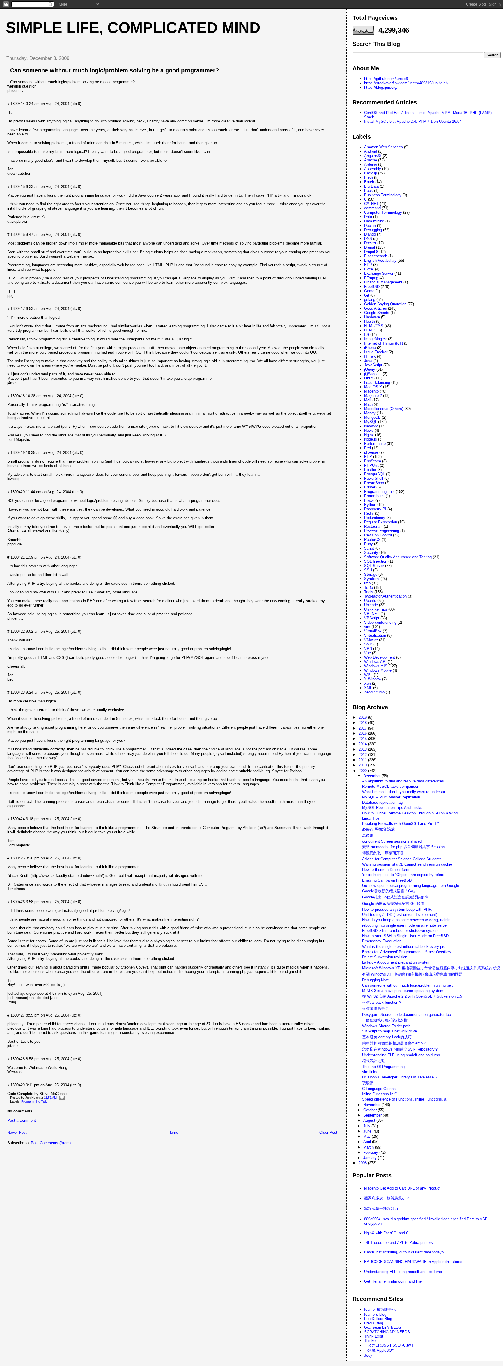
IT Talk (370, 356)
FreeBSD (372, 286)
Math (368, 404)
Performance (375, 443)
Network (371, 426)
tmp (367, 583)
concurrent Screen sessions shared (392, 841)
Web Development (379, 657)
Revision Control (378, 535)
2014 (363, 744)
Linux (368, 378)
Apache (370, 160)
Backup (370, 173)
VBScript (371, 618)
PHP (368, 456)
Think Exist (373, 1336)
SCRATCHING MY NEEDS (387, 1332)
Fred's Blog (373, 1323)
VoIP (368, 644)
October (370, 1110)
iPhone (370, 347)
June (368, 1131)
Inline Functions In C (379, 1094)
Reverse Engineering (381, 531)
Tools (368, 592)
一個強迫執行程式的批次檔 (385, 1020)
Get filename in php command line (393, 1281)
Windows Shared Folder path (386, 1026)
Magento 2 (373, 395)
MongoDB (372, 417)
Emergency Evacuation (381, 941)
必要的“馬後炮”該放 (378, 829)
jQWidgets (373, 374)
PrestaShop (374, 483)
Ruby (368, 544)
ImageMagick (375, 339)
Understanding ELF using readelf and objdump (401, 1055)
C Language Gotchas (380, 1089)
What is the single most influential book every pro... (405, 946)
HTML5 (370, 330)
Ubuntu (370, 600)
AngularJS (373, 156)
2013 (363, 749)
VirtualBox (373, 631)
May (367, 1136)
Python (370, 504)
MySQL (370, 422)
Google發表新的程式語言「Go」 (389, 891)
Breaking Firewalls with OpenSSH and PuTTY (400, 823)
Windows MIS (375, 666)
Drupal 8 (371, 251)
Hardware (372, 317)
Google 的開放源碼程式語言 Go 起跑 (393, 903)
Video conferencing (380, 622)
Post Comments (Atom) (51, 1143)
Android (370, 151)
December (372, 776)
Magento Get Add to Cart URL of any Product (402, 1188)
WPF (368, 675)
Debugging (373, 230)
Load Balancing (377, 382)
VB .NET (371, 613)
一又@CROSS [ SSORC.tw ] (388, 1345)
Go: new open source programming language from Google (410, 885)
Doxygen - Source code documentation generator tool (407, 1014)
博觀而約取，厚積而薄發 (383, 853)
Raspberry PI (375, 509)
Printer (369, 487)
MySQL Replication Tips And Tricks (392, 807)
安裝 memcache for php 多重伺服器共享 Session (403, 847)
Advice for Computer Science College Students (402, 859)
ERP (368, 265)
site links (369, 1072)
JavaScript (373, 365)
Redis (369, 513)
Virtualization (375, 635)
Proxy (369, 500)
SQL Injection (375, 561)
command (372, 208)
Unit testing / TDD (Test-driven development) (399, 914)
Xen (367, 683)
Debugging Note (375, 980)
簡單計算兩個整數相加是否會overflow (393, 1043)
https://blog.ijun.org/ (381, 87)
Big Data (371, 186)
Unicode (371, 605)
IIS (366, 334)
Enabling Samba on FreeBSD (387, 880)
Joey (368, 1355)
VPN (368, 648)
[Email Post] (61, 1097)
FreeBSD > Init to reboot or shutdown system (400, 930)
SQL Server (374, 565)
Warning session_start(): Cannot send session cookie (407, 864)
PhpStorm (372, 461)
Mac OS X (373, 387)
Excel (369, 269)
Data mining (374, 221)
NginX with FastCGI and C (386, 1233)
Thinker (370, 1340)
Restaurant (373, 526)
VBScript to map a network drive (389, 1031)
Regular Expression (380, 522)
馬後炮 (367, 835)
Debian (370, 225)
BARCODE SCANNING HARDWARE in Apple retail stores (413, 1262)
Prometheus (374, 496)
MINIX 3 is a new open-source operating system (402, 991)
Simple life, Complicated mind (133, 27)
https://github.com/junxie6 (386, 78)
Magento (371, 391)
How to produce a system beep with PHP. (397, 909)
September (373, 1115)
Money (370, 413)
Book (368, 190)
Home (173, 1132)
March (369, 1147)
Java (368, 361)
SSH (368, 570)
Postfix (370, 470)
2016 (363, 733)
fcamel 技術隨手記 (380, 1309)
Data (368, 217)
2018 (363, 723)
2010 (363, 765)
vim (367, 627)
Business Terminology (382, 195)
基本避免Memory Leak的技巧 (387, 1037)
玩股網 (367, 1083)
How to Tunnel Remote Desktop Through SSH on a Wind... (411, 813)
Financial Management (383, 282)
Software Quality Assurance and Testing (398, 557)
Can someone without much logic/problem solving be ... (409, 985)
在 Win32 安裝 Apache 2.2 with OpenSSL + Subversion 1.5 (412, 996)
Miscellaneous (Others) (383, 408)
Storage (370, 574)
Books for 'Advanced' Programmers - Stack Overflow (406, 952)
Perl (367, 448)
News (368, 430)
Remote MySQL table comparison (390, 786)
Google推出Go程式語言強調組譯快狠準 (395, 897)
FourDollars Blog (378, 1319)
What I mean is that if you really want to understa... (405, 792)
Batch (369, 182)
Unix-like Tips (375, 609)
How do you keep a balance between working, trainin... (408, 920)
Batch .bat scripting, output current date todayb (404, 1252)
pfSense (371, 452)
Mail (367, 400)
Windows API (375, 661)
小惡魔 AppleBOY (379, 1350)
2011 (363, 760)
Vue (367, 653)
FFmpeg (371, 278)
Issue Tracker (375, 352)
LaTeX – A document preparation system (396, 962)
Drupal (369, 247)
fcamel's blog (375, 1314)
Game (369, 291)
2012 (363, 754)
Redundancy (374, 518)
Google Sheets (376, 313)
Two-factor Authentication (385, 596)
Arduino (370, 164)
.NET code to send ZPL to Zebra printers (398, 1242)
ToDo (368, 587)
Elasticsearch (375, 256)
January (370, 1157)
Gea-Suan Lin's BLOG (382, 1327)
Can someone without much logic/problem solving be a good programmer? (114, 70)
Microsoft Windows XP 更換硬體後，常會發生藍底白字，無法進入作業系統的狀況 (431, 968)
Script (369, 548)
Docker (370, 243)
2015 (363, 739)
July (367, 1126)
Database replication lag (382, 802)
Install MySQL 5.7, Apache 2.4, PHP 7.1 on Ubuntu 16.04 (412, 121)
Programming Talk (34, 1101)
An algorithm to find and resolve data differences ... (405, 781)
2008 (363, 1163)
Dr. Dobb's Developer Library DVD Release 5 (399, 1077)
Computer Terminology (383, 212)
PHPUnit (371, 465)
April (367, 1141)
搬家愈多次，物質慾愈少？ (387, 1198)
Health (369, 321)
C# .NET (371, 203)
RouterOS (372, 539)
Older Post (328, 1132)
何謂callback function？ (382, 1002)
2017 (363, 728)
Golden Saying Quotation (385, 304)
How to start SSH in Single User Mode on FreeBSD (405, 936)
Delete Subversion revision (384, 957)
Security (371, 552)
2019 (363, 717)
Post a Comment (21, 1120)
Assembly (372, 169)
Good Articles (375, 308)
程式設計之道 (373, 1061)
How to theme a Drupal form (385, 869)
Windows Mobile (378, 670)
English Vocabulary (380, 260)
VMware (371, 640)
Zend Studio (374, 692)
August (369, 1120)
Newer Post (17, 1132)
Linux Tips (371, 818)
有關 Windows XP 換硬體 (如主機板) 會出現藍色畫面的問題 (412, 974)
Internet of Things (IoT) (383, 343)
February (371, 1152)
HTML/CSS (373, 326)
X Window (372, 679)
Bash (368, 177)
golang (369, 299)
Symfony (371, 579)
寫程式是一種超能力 (381, 1208)
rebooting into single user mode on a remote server (405, 925)
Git (366, 295)
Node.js (370, 439)
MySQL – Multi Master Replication (391, 797)
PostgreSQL (374, 474)
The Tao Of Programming (383, 1066)
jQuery (369, 369)
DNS (368, 238)
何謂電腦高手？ (375, 1008)
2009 (363, 770)
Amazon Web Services (383, 147)
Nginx (369, 435)
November (372, 1105)
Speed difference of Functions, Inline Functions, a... (406, 1099)
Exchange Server (378, 273)
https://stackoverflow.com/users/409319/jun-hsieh (406, 83)
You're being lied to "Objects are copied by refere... (405, 875)
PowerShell (373, 478)
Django (370, 234)
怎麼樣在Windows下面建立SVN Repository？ (400, 1049)
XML (368, 688)
